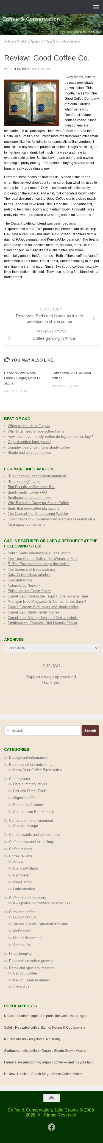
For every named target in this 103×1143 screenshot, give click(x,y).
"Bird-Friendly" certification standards (37, 476)
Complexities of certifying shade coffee (39, 447)
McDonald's (22, 931)
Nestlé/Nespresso (27, 938)
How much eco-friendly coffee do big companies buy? (50, 436)
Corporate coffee (22, 912)
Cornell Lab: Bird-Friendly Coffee (33, 612)
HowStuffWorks (20, 580)
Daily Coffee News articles (29, 575)
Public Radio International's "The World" (39, 553)
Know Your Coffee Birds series (37, 770)
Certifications (19, 779)
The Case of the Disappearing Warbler (38, 514)
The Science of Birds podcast (31, 569)
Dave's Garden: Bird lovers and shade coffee (43, 607)
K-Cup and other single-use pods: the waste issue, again (46, 1016)
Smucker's (21, 945)
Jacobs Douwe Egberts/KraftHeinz (40, 924)
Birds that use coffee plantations (33, 508)
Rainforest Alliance (28, 805)
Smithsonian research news (30, 498)
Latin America (24, 889)
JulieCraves (19, 69)
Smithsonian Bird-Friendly (33, 812)
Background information (28, 757)
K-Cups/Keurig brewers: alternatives (41, 903)
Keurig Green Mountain (31, 980)
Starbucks (21, 987)
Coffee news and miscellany (31, 842)
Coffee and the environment (31, 820)
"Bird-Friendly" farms (24, 482)
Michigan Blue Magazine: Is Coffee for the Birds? (47, 601)
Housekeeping (20, 954)
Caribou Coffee (25, 973)
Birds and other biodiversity (30, 765)
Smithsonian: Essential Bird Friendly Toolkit (42, 623)
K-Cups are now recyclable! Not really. (32, 1039)
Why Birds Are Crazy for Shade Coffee (38, 503)
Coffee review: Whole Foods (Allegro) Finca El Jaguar (22, 378)
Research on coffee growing (31, 961)
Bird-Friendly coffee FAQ (27, 492)
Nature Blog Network (24, 585)
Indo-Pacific (22, 882)
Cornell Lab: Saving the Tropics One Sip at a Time (48, 596)
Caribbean (21, 875)
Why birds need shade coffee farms (36, 431)
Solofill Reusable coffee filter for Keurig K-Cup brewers (44, 1027)
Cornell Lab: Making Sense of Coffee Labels (43, 618)
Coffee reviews (63, 41)
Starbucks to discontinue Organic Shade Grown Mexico (45, 1051)
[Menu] (96, 7)
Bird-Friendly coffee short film (31, 487)
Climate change (25, 826)
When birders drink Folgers (29, 426)
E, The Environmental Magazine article (38, 564)
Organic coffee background (29, 442)
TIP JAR (51, 665)
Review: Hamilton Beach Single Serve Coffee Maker (43, 1074)
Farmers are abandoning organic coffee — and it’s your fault (48, 1062)
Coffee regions (20, 849)
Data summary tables (30, 784)
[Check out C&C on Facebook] (51, 1127)
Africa (18, 861)
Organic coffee (25, 798)
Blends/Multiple (22, 41)
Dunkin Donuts (25, 917)
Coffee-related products (27, 898)
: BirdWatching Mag (42, 559)
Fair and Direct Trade (30, 791)
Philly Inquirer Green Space (29, 591)
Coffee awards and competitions (34, 835)
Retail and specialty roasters (31, 968)
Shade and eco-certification (29, 453)
